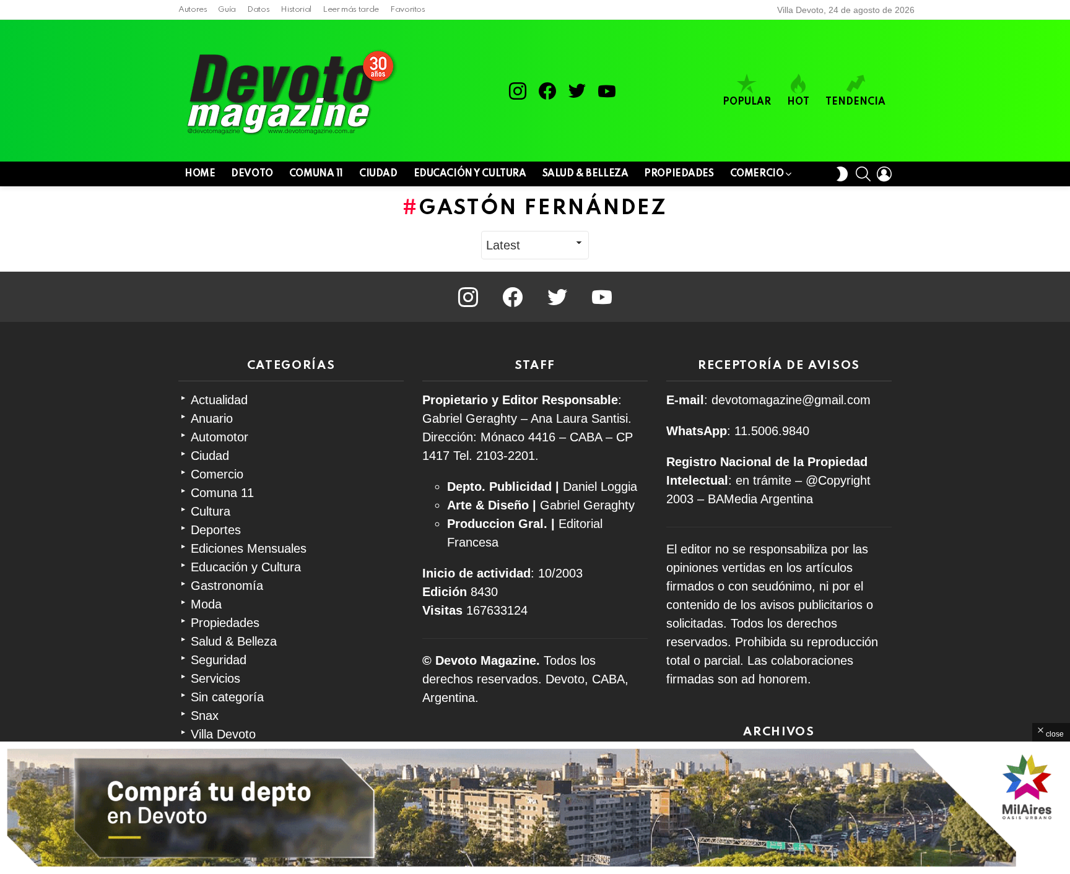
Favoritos (407, 10)
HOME (200, 174)
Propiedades (678, 174)
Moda (206, 604)
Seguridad (218, 660)
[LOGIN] (884, 174)
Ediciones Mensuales (249, 548)
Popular (747, 102)
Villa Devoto (223, 734)
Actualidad (219, 400)
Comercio (757, 174)
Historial (296, 10)
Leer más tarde (351, 10)
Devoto (251, 174)
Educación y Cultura (470, 174)
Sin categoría (227, 697)
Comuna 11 (316, 174)
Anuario (212, 418)
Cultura (210, 511)
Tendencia (855, 102)
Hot (798, 102)
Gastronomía (227, 585)
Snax (205, 715)
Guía (227, 10)
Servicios (215, 678)
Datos (258, 10)
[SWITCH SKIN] (842, 174)
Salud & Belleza (585, 174)
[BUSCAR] (863, 174)
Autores (192, 10)
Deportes (216, 530)
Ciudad (378, 174)
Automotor (219, 437)
